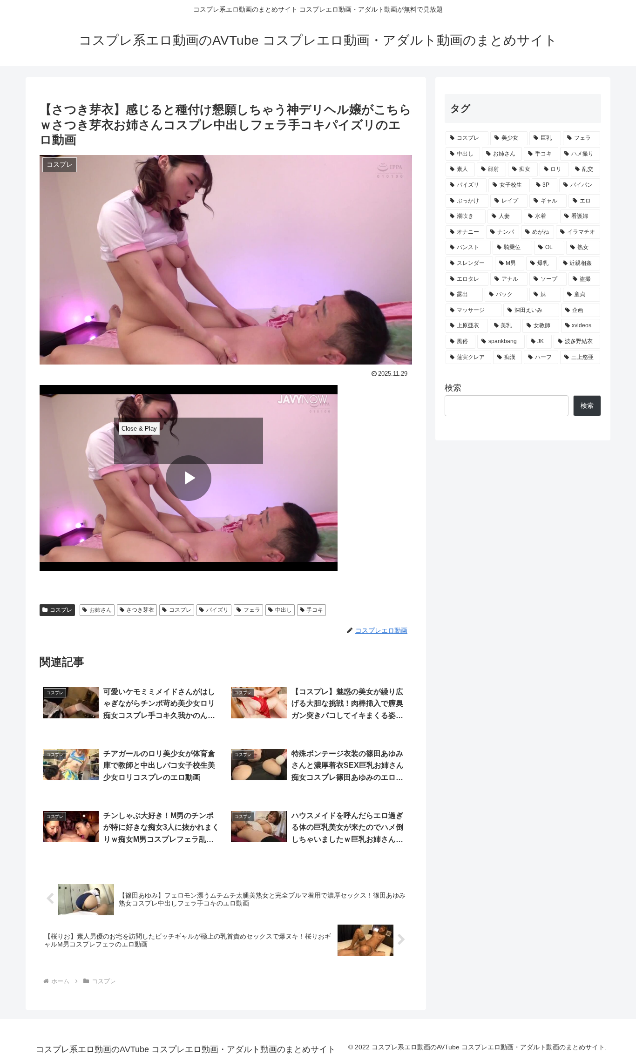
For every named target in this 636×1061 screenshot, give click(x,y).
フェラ (252, 610)
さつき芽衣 (140, 610)
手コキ (314, 610)
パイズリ (217, 610)
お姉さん (100, 610)
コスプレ (61, 610)
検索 (453, 387)
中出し (283, 610)
